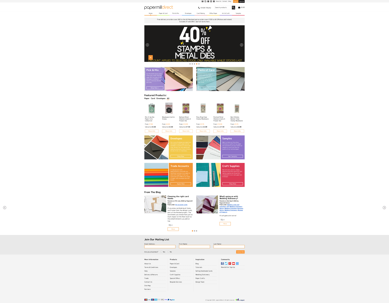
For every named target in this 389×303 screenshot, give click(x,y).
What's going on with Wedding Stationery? (229, 197)
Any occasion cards (181, 205)
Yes (164, 252)
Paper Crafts (200, 278)
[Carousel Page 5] (199, 64)
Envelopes (188, 13)
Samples (238, 13)
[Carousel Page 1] (190, 64)
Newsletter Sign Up (228, 267)
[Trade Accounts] (156, 175)
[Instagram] (237, 263)
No (171, 252)
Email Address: (149, 244)
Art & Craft (226, 13)
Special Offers (175, 278)
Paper (147, 98)
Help (146, 271)
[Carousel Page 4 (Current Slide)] (196, 64)
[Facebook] (222, 263)
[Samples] (208, 147)
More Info (151, 131)
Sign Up (241, 1)
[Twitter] (226, 263)
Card (153, 98)
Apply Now (181, 184)
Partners (147, 289)
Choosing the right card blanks (178, 197)
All (168, 98)
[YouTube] (234, 263)
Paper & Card (163, 13)
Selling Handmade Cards (204, 271)
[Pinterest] (230, 263)
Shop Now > (155, 88)
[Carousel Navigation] (194, 45)
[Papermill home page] (158, 8)
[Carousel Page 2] (192, 64)
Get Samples (232, 156)
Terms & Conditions (151, 267)
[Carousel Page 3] (194, 64)
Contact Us (148, 282)
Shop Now (180, 156)
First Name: (183, 244)
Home (150, 13)
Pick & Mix (175, 13)
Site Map (147, 286)
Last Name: (218, 244)
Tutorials (199, 267)
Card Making (201, 13)
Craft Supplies (175, 275)
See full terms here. (203, 22)
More (173, 229)
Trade (146, 278)
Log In (236, 1)
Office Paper (213, 13)
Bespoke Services (176, 282)
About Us (147, 264)
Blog (197, 264)
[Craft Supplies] (208, 175)
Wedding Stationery (230, 210)
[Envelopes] (156, 147)
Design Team (200, 282)
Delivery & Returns (151, 275)
